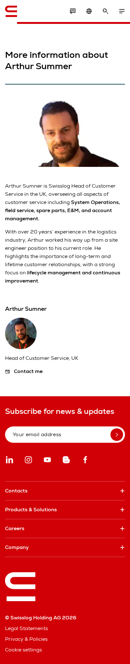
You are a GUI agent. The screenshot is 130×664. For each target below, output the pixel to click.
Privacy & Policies (26, 639)
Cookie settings (23, 649)
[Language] (89, 11)
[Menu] (122, 11)
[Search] (105, 11)
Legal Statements (26, 628)
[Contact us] (72, 11)
